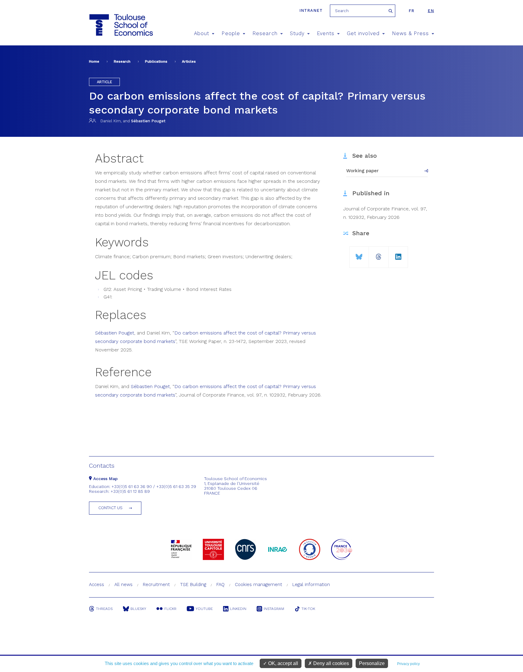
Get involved (363, 33)
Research (265, 33)
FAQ (220, 584)
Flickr (170, 609)
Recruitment (156, 584)
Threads (104, 609)
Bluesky (138, 609)
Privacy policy (408, 664)
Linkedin (238, 609)
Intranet (311, 10)
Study (297, 33)
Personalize (372, 663)
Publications (156, 61)
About (201, 33)
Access (96, 584)
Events (325, 33)
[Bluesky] (359, 254)
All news (123, 584)
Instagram (274, 609)
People (231, 33)
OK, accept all (282, 663)
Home (94, 61)
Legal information (311, 584)
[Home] (120, 25)
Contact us (110, 508)
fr (411, 10)
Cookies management (258, 584)
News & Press (410, 33)
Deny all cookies (330, 663)
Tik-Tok (308, 609)
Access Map (105, 478)
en (431, 10)
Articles (189, 61)
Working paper (362, 170)
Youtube (204, 609)
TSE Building (193, 584)
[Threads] (378, 254)
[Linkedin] (398, 254)
